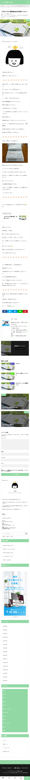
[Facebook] (4, 311)
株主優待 (20, 15)
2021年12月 (5, 662)
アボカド (8, 15)
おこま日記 (4, 15)
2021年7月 (5, 680)
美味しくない (5, 16)
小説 (5, 697)
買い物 (5, 705)
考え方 (5, 719)
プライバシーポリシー (7, 768)
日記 (8, 6)
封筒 (17, 15)
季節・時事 (6, 712)
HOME (3, 6)
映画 (5, 694)
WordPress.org (6, 751)
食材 (11, 13)
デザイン (7, 536)
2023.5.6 (18, 363)
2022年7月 (5, 644)
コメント (3, 438)
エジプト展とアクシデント (8, 556)
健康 (13, 373)
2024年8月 (5, 630)
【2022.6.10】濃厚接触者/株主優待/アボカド (20, 6)
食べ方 (15, 16)
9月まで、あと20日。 (7, 559)
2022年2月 (5, 655)
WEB (4, 536)
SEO (11, 536)
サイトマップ (25, 768)
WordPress (25, 772)
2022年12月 (5, 637)
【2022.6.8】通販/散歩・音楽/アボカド (10, 217)
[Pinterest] (25, 311)
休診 (12, 15)
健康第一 (14, 15)
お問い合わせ (17, 768)
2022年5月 (5, 651)
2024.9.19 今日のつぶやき (8, 552)
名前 (2, 451)
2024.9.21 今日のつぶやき (8, 545)
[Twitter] (9, 311)
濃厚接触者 (25, 15)
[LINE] (20, 311)
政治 (5, 690)
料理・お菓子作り (7, 708)
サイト (2, 463)
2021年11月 (5, 666)
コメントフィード (6, 747)
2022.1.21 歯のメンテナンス (22, 374)
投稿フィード (5, 744)
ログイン (4, 740)
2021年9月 (5, 673)
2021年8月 (5, 677)
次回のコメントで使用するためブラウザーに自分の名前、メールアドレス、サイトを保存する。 (14, 471)
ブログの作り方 (7, 723)
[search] (26, 533)
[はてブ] (15, 311)
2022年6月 (5, 648)
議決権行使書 (11, 16)
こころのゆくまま (7, 2)
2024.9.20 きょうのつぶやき (9, 549)
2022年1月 (5, 658)
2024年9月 (5, 626)
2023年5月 (5, 633)
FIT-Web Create (13, 772)
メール (3, 457)
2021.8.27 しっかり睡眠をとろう (22, 383)
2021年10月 (5, 669)
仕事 (5, 716)
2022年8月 (5, 640)
